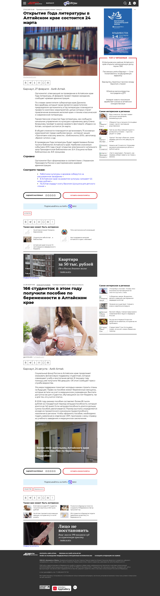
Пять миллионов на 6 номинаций (82, 230)
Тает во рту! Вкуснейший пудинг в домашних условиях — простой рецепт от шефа (121, 132)
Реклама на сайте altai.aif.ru (70, 553)
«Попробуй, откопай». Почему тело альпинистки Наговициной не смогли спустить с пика (122, 290)
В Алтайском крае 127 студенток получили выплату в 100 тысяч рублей (45, 508)
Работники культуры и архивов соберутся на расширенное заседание (60, 175)
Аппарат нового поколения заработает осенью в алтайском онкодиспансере (118, 102)
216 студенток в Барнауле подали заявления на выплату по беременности (82, 515)
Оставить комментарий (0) (80, 195)
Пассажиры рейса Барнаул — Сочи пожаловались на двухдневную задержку (118, 74)
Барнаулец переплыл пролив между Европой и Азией (118, 83)
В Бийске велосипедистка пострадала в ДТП (118, 92)
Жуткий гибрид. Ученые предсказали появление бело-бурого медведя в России (123, 313)
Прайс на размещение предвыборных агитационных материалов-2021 (66, 556)
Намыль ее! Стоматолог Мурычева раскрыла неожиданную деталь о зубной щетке (121, 147)
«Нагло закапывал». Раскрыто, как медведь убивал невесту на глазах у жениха (122, 155)
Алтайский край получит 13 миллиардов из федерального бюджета (44, 247)
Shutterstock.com (29, 77)
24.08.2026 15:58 (29, 285)
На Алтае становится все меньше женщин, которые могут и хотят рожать (45, 515)
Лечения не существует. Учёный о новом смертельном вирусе (121, 305)
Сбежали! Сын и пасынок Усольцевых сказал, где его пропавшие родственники (123, 124)
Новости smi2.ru (31, 278)
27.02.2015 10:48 (28, 9)
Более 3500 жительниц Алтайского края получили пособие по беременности (63, 449)
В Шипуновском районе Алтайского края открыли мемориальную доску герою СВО (118, 64)
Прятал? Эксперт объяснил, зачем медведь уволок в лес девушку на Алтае (121, 139)
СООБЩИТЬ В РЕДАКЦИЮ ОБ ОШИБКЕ (107, 556)
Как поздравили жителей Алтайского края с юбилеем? (81, 238)
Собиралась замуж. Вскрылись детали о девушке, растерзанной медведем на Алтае (121, 298)
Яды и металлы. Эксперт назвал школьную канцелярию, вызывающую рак (120, 116)
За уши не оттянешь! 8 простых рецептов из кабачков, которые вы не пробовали (123, 321)
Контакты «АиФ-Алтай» (48, 553)
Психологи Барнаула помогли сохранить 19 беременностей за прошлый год (81, 508)
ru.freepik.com (39, 357)
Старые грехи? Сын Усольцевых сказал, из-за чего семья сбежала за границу (122, 329)
